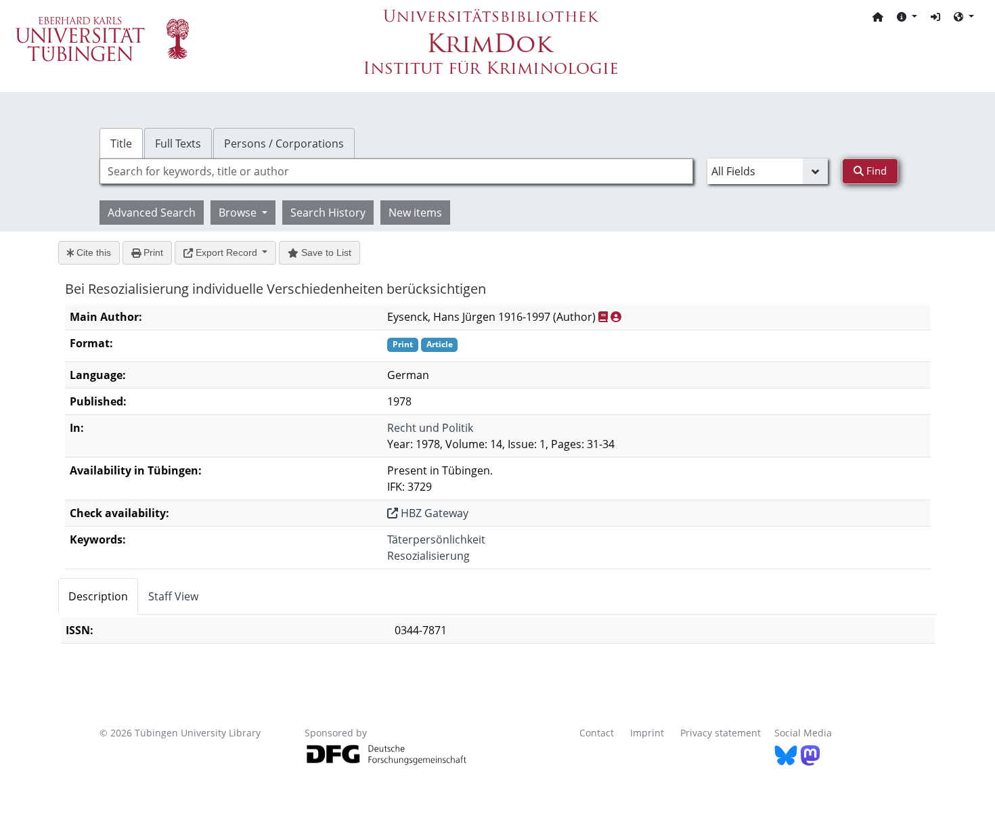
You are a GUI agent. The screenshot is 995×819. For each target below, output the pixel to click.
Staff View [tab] (173, 596)
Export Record (226, 252)
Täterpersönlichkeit (436, 539)
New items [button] (415, 212)
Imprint (647, 732)
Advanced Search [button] (152, 212)
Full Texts (178, 143)
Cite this (92, 252)
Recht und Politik (430, 427)
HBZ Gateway (433, 513)
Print (152, 252)
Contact (596, 732)
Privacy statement (720, 732)
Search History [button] (328, 212)
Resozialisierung (428, 555)
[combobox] (396, 171)
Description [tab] (98, 596)
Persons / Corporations (284, 143)
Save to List (324, 252)
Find (875, 170)
